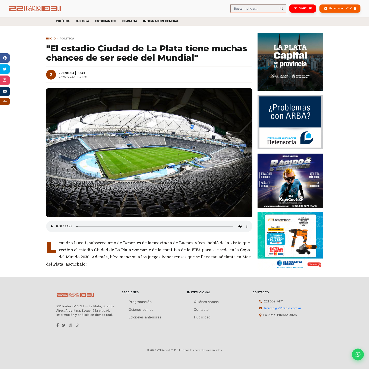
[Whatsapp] (358, 354)
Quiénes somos (141, 309)
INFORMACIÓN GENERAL (161, 21)
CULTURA (82, 21)
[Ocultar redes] (5, 101)
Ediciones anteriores (145, 317)
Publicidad (202, 317)
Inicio (51, 38)
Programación (140, 302)
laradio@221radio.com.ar (282, 308)
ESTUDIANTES (105, 21)
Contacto (201, 309)
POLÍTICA (63, 21)
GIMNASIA (129, 21)
